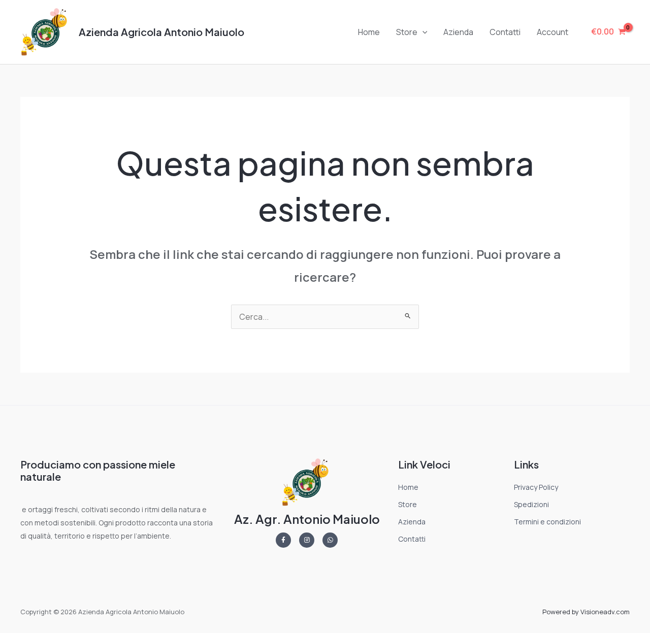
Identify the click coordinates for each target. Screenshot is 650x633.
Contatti (505, 32)
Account (552, 32)
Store (406, 32)
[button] (422, 32)
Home (369, 32)
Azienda (458, 32)
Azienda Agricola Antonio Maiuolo (161, 31)
